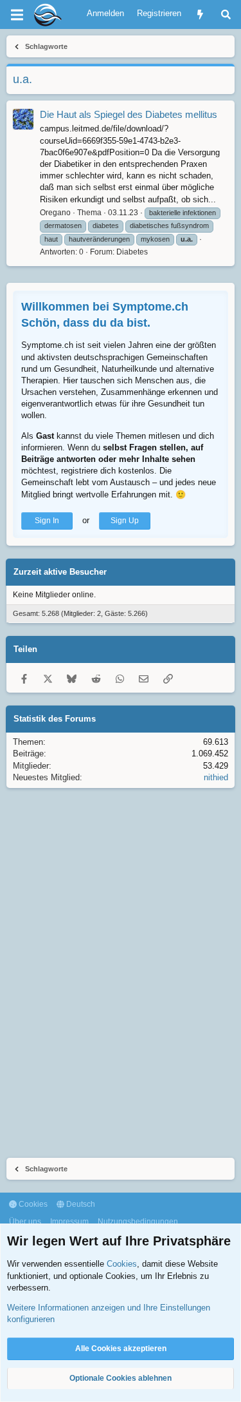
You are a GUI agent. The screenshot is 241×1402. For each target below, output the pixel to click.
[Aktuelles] (200, 14)
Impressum (69, 1221)
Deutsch (79, 1204)
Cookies (32, 1204)
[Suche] (225, 14)
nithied (216, 777)
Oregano (55, 212)
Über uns (25, 1221)
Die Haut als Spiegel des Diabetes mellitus (128, 114)
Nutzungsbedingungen (138, 1221)
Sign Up (125, 520)
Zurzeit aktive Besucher (60, 572)
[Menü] (17, 15)
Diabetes (132, 251)
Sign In (47, 520)
